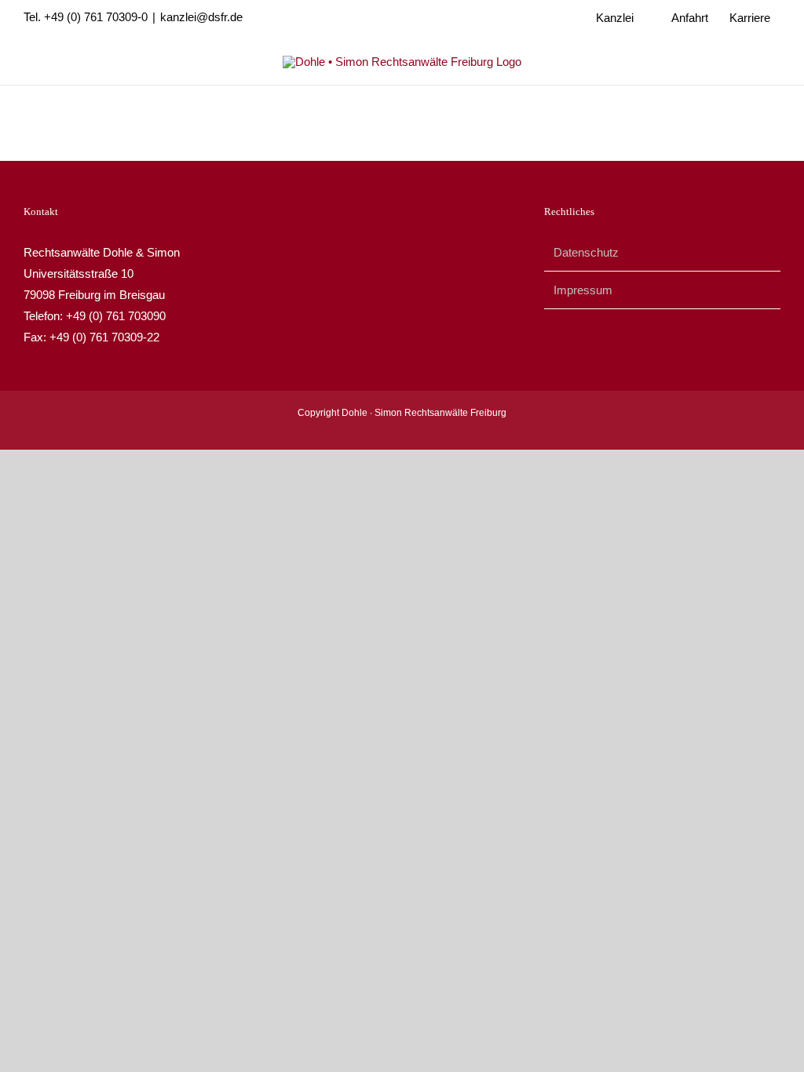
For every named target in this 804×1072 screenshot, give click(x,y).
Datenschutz (586, 252)
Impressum (583, 290)
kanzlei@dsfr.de (201, 17)
